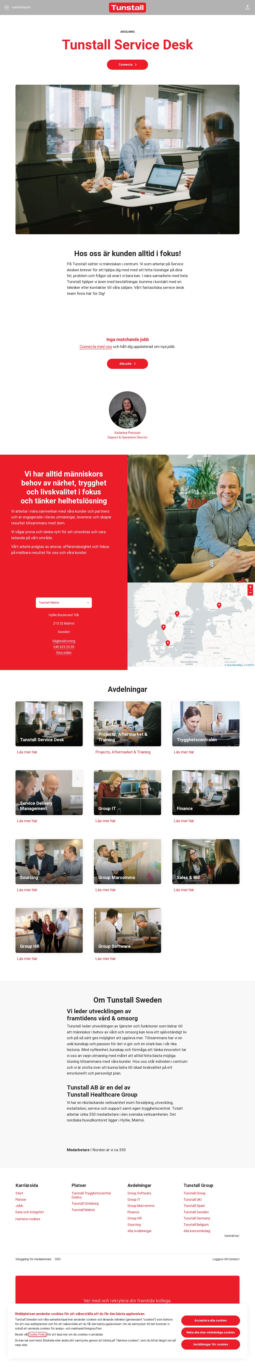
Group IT (134, 1199)
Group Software (139, 1193)
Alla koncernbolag (197, 1231)
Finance (133, 1212)
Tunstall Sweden (196, 1212)
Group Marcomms (141, 1206)
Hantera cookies (27, 1219)
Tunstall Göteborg (85, 1203)
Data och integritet (29, 1212)
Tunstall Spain (194, 1206)
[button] (247, 7)
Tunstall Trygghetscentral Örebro (91, 1195)
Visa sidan (63, 652)
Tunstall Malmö (83, 1210)
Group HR (135, 1218)
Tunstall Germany (197, 1218)
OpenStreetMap (235, 664)
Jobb (19, 1206)
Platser (20, 1199)
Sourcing (134, 1225)
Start (19, 1193)
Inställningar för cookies (210, 1344)
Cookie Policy (37, 1334)
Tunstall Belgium (196, 1225)
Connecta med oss (96, 346)
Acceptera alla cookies (211, 1320)
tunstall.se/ (232, 1236)
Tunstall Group (195, 1193)
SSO (58, 1259)
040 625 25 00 (63, 647)
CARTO (250, 664)
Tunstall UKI (193, 1199)
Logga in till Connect (226, 1259)
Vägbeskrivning (63, 641)
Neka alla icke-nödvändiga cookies (210, 1332)
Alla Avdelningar (140, 1231)
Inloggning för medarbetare (33, 1259)
